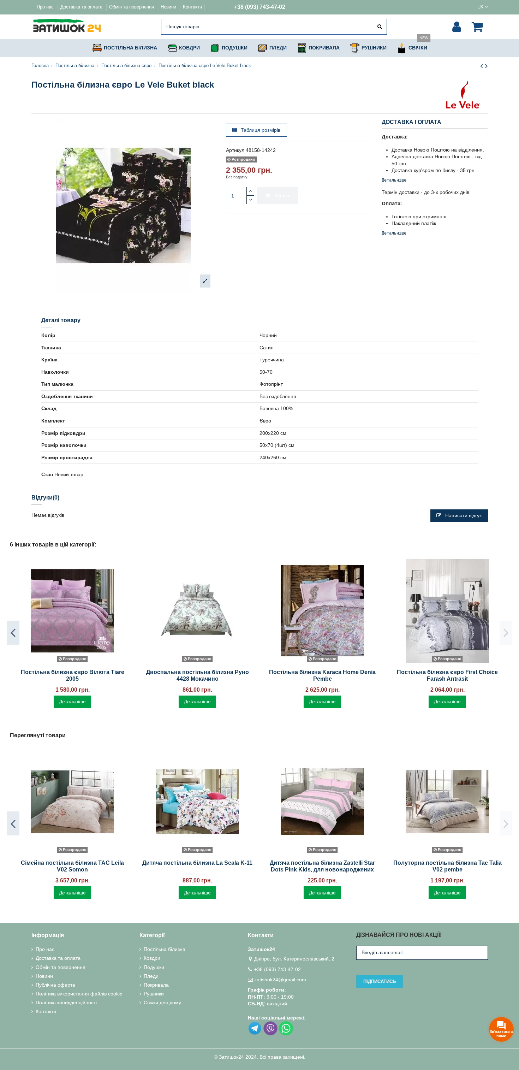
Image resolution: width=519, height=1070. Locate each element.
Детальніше (394, 180)
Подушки (154, 967)
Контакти (192, 7)
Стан (47, 474)
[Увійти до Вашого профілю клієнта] (457, 26)
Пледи (151, 976)
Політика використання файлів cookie (79, 994)
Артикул (235, 150)
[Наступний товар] (486, 66)
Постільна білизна (164, 949)
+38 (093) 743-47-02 (259, 7)
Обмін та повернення (132, 7)
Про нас (46, 7)
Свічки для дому (162, 1002)
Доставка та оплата (82, 7)
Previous (13, 633)
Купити (283, 195)
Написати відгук (463, 515)
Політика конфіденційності (66, 1002)
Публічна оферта (55, 985)
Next (506, 633)
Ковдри (152, 958)
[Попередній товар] (482, 66)
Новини (169, 7)
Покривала (156, 985)
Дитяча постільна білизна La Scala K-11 (197, 863)
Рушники (154, 994)
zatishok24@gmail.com (280, 979)
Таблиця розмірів (259, 130)
